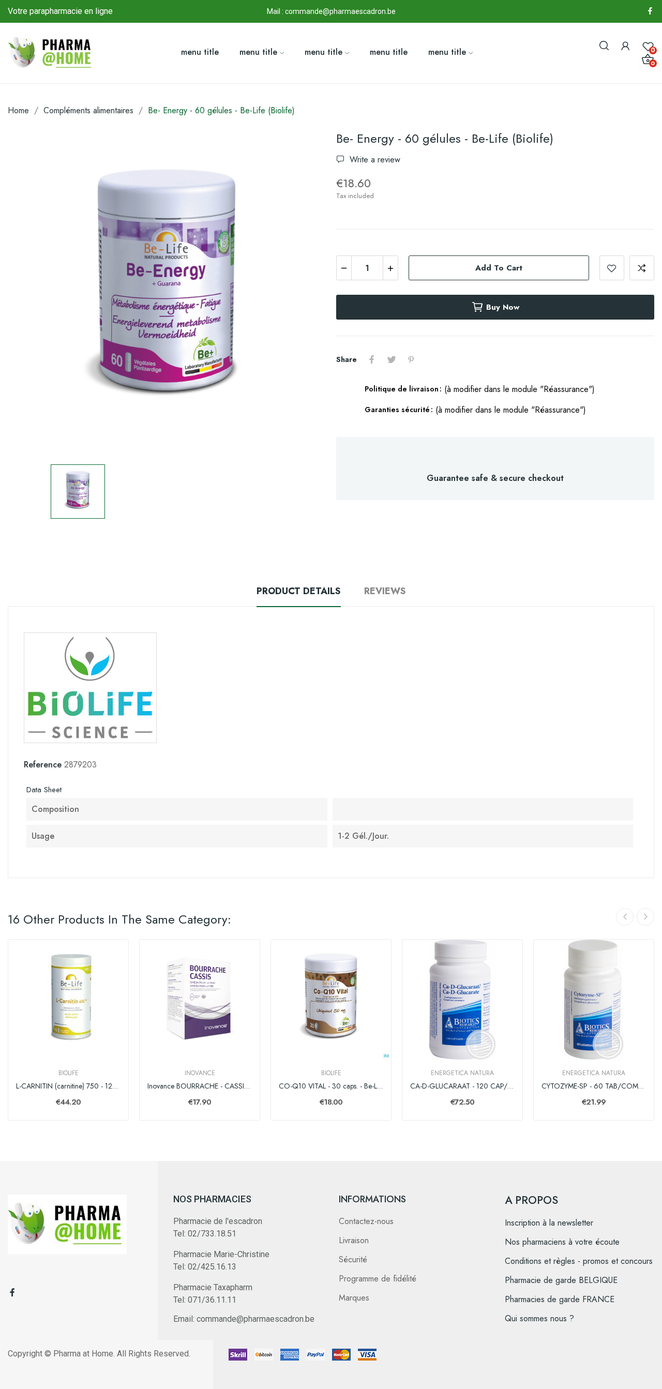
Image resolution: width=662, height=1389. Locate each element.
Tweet (391, 359)
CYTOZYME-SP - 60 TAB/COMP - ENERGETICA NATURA (593, 1086)
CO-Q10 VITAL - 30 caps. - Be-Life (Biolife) (331, 1086)
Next (645, 917)
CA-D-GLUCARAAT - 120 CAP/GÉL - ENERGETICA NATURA (462, 1086)
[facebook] (650, 11)
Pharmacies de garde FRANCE (559, 1299)
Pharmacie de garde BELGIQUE (561, 1280)
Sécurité (353, 1259)
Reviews (385, 591)
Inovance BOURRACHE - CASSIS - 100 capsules (199, 1086)
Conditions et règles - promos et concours (579, 1261)
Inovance (200, 1073)
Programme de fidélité (377, 1279)
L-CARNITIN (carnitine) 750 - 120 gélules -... (68, 1086)
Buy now (502, 307)
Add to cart (498, 268)
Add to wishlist (611, 267)
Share (372, 359)
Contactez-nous (366, 1221)
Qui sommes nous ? (539, 1318)
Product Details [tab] (299, 591)
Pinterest (411, 359)
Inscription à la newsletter (549, 1223)
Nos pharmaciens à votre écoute (562, 1242)
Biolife (68, 1073)
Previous (625, 917)
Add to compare (641, 267)
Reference (43, 765)
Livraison (354, 1240)
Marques (354, 1298)
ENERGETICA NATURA (462, 1073)
